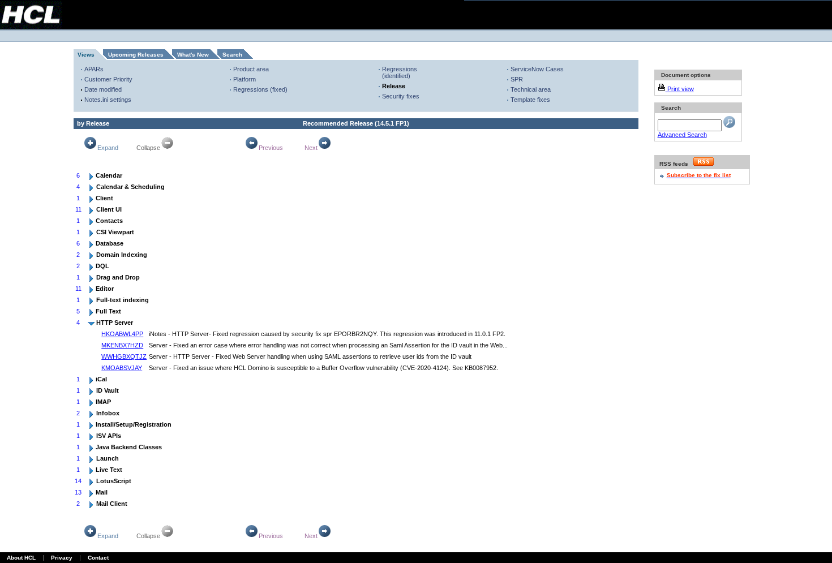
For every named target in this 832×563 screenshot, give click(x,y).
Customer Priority (108, 79)
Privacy (61, 558)
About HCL (21, 558)
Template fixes (530, 99)
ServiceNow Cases (537, 69)
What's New (193, 54)
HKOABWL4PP (122, 333)
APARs (94, 69)
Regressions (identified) (399, 72)
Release (393, 86)
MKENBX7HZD (122, 345)
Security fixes (400, 96)
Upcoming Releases (136, 54)
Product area (251, 69)
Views (86, 54)
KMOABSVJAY (121, 367)
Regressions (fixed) (260, 89)
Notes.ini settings (107, 99)
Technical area (531, 89)
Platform (244, 79)
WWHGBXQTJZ (124, 356)
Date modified (103, 89)
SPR (517, 79)
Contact (98, 558)
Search (232, 54)
